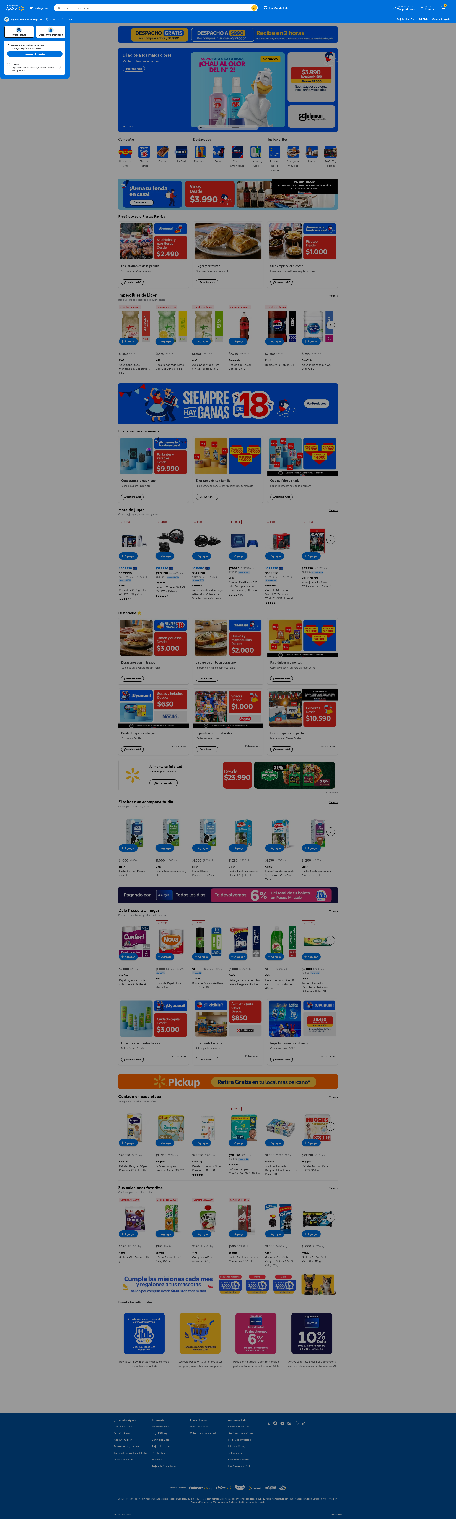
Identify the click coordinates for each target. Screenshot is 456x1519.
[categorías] (254, 8)
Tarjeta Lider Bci (405, 19)
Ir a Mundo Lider (279, 8)
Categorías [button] (41, 8)
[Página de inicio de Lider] (15, 8)
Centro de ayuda (441, 19)
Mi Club (423, 19)
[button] (404, 8)
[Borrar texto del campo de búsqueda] (248, 7)
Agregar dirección (35, 54)
